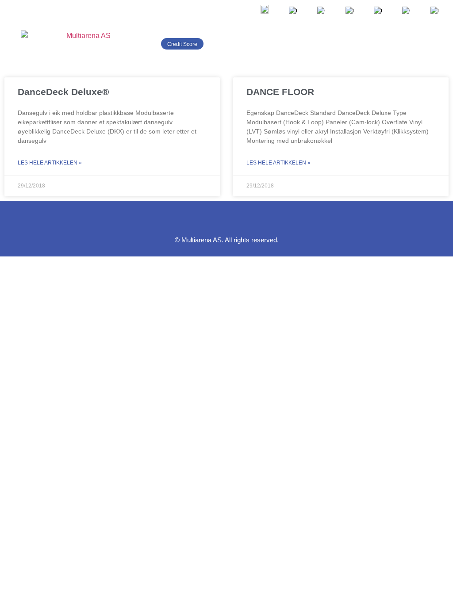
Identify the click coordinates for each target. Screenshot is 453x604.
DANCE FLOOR (280, 92)
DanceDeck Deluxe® (63, 92)
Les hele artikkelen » (50, 163)
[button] (436, 43)
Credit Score (182, 44)
